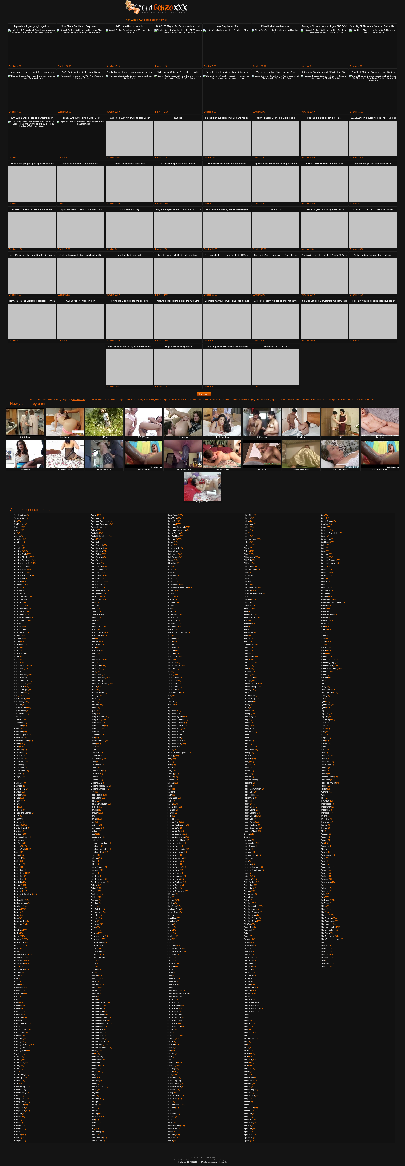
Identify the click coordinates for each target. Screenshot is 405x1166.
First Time (95, 876)
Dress (93, 690)
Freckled (94, 930)
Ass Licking (19, 702)
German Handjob (98, 1020)
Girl (92, 1053)
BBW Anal (18, 732)
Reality (247, 849)
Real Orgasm (249, 846)
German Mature (97, 1032)
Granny (94, 1105)
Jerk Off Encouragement (177, 753)
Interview (171, 668)
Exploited (95, 774)
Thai (322, 680)
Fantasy (94, 813)
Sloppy (247, 1069)
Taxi (322, 644)
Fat (92, 822)
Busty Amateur (20, 954)
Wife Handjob (326, 924)
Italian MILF (172, 684)
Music (169, 1120)
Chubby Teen (20, 1050)
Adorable (18, 539)
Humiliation (172, 623)
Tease (323, 650)
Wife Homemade (328, 927)
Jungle (170, 768)
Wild (322, 942)
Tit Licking (325, 723)
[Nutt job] (178, 138)
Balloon (17, 774)
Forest (93, 921)
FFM (93, 792)
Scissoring (248, 945)
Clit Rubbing (19, 1075)
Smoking (248, 1084)
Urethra (324, 828)
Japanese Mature (174, 735)
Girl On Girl (95, 1063)
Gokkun (94, 1084)
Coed (16, 1096)
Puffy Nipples (249, 795)
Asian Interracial (21, 680)
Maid (169, 960)
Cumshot (95, 596)
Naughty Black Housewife (129, 255)
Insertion (171, 653)
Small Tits (248, 1081)
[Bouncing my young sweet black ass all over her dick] (227, 321)
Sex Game (248, 975)
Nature (170, 1132)
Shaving (247, 996)
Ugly (322, 798)
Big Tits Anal (19, 849)
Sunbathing (325, 593)
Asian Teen (19, 693)
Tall (322, 632)
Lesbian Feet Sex (174, 843)
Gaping (94, 987)
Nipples (247, 518)
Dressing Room (97, 693)
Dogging (94, 656)
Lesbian (170, 819)
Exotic (93, 768)
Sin (245, 1044)
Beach (17, 798)
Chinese (18, 1035)
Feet (93, 834)
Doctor (94, 653)
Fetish (93, 855)
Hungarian (172, 626)
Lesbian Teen (173, 888)
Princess (247, 765)
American (18, 584)
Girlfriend (95, 1066)
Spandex (248, 1129)
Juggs (170, 762)
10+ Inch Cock (20, 515)
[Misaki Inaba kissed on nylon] (275, 47)
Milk (169, 1050)
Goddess (95, 1081)
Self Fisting (248, 963)
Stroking (324, 575)
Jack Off (170, 702)
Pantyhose (248, 632)
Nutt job (178, 118)
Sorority (247, 1126)
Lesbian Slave (173, 879)
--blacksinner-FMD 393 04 (275, 346)
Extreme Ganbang (98, 789)
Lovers (170, 927)
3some (17, 527)
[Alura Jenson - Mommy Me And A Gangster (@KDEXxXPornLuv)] (227, 230)
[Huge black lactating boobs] (178, 367)
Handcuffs (171, 521)
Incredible (171, 638)
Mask (169, 975)
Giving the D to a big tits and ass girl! (129, 301)
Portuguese (249, 750)
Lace (169, 789)
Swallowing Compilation (331, 602)
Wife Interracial (327, 930)
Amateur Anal (20, 554)
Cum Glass (95, 560)
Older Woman (250, 569)
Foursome (95, 924)
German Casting (98, 1014)
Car (15, 996)
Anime (17, 641)
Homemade (172, 584)
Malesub (171, 966)
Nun (246, 533)
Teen (323, 653)
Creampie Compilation (100, 521)
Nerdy (170, 1141)
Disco (93, 647)
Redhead (248, 852)
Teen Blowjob (326, 659)
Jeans (170, 750)
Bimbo (17, 855)
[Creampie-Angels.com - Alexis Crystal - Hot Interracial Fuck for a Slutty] (275, 276)
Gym (93, 1120)
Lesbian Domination (176, 837)
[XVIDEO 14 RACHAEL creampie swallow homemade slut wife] (373, 230)
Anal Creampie (20, 599)
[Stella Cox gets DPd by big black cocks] (324, 230)
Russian (247, 903)
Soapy (246, 1099)
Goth (93, 1096)
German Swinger (98, 1041)
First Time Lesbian (99, 882)
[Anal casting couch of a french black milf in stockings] (80, 276)
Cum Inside (96, 572)
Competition (19, 1108)
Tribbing (324, 768)
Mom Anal (171, 1078)
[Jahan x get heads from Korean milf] (80, 184)
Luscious (171, 936)
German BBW (97, 1008)
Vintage (324, 852)
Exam (93, 762)
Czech (93, 611)
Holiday (170, 572)
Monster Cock (173, 1096)
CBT (16, 978)
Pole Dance (249, 732)
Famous (94, 810)
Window (324, 945)
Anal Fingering (20, 608)
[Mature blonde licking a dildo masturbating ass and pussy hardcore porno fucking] (178, 321)
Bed (16, 807)
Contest (17, 1117)
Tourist (323, 747)
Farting (94, 819)
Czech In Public (97, 614)
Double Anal (96, 674)
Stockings (325, 542)
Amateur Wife (20, 578)
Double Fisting (97, 680)
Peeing (247, 647)
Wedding (324, 891)
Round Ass (248, 897)
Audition (17, 720)
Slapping (248, 1060)
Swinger (324, 620)
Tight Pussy (325, 705)
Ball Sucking (19, 771)
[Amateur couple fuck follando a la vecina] (32, 230)
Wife (322, 912)
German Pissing (98, 1038)
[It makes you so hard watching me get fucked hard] (324, 321)
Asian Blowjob (20, 674)
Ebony (93, 714)
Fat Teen (94, 831)
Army (16, 656)
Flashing (94, 894)
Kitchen (170, 777)
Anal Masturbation (22, 617)
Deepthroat (95, 626)
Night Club (248, 515)
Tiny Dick (324, 714)
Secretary (248, 951)
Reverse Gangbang (252, 870)
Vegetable (325, 846)
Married (170, 972)
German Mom (97, 1035)
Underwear (325, 810)
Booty (16, 915)
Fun (92, 960)
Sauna (247, 936)
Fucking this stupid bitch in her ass (324, 118)
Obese (247, 548)
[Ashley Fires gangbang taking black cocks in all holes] (32, 184)
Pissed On (248, 702)
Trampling (325, 756)
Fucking (94, 954)
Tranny (324, 759)
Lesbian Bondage (175, 834)
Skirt (246, 1056)
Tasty (323, 638)
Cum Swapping (97, 593)
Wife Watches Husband (331, 939)
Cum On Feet (96, 584)
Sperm (247, 1141)
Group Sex (95, 1117)
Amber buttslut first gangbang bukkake (373, 255)
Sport (323, 518)
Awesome (18, 726)
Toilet (323, 735)
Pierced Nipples (251, 684)
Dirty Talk (95, 641)
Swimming (325, 611)
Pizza (246, 708)
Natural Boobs (173, 1126)
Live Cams (172, 906)
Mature (170, 999)
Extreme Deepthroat (99, 786)
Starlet (323, 536)
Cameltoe (18, 987)
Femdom (94, 846)
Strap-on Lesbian (328, 563)
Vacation (324, 834)
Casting (17, 1005)
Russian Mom (250, 915)
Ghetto (94, 1050)
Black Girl (18, 876)
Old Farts (248, 560)
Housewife (172, 614)
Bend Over (18, 819)
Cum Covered (97, 545)
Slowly (247, 1072)
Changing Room (21, 1023)
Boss (16, 918)
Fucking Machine (98, 957)
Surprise (324, 596)
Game (93, 981)
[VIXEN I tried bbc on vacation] (129, 47)
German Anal (96, 1005)
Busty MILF (19, 960)
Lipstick (170, 903)
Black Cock (19, 873)
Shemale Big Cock (252, 1008)
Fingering (95, 870)
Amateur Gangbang (22, 560)
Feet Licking (96, 837)
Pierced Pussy (250, 687)
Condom (18, 1114)
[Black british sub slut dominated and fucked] (227, 138)
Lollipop (170, 915)
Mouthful (171, 1108)
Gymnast (94, 1123)
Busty (16, 951)
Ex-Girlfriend (96, 759)
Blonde (17, 885)
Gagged (94, 975)
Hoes (169, 566)
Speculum (248, 1138)
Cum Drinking (97, 551)
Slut (245, 1075)
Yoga (323, 960)
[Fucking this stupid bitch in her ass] (324, 138)
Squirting (324, 530)
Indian (170, 641)
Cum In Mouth (97, 566)
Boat (16, 897)
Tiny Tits (324, 717)
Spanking (248, 1135)
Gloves (94, 1078)
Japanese (171, 711)
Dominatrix (95, 668)
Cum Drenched (97, 548)
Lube (169, 930)
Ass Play (18, 705)
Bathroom (18, 795)
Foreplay (94, 918)
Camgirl (17, 990)
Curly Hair (95, 605)
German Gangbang (99, 1017)
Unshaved (325, 822)
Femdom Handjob (98, 849)
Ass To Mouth (20, 708)
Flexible (94, 897)
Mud (169, 1111)
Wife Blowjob (326, 918)
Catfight (17, 1008)
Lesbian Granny (174, 846)
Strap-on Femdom (328, 560)
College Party (20, 1102)
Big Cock (18, 834)
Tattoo (323, 641)
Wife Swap (325, 933)
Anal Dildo (18, 605)
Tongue (324, 738)
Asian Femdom (20, 677)
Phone (247, 674)
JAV (169, 696)
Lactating (171, 792)
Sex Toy (247, 984)
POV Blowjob (249, 617)
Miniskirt (170, 1053)
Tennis (323, 674)
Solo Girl (247, 1120)
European (95, 753)
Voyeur (324, 870)
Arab (16, 650)
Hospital (170, 599)
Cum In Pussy (97, 569)
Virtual (323, 861)
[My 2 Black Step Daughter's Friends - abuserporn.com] (178, 184)
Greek (93, 1108)
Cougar (17, 1135)
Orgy (246, 596)
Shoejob (247, 1017)
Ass (15, 696)
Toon (323, 741)
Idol (169, 635)
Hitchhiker (171, 563)
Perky (246, 659)
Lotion (170, 924)
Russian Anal (249, 909)
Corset (17, 1123)
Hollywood (172, 575)
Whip (323, 906)
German (94, 999)
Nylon (246, 542)
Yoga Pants (325, 963)
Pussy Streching (251, 828)
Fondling (94, 903)
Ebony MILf (95, 729)
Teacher (324, 647)
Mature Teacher (174, 1026)
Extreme (94, 780)
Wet (322, 897)
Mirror (169, 1056)
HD (92, 1129)
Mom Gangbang (174, 1081)
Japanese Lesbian (175, 726)
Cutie (93, 608)
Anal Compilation (21, 596)
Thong (323, 687)
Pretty (246, 762)
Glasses (94, 1072)
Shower (247, 1032)
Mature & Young (174, 1002)
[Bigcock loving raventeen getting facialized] (275, 184)
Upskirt (324, 825)
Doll (92, 662)
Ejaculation (95, 735)
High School (172, 557)
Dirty (93, 638)
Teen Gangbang (327, 662)
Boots (16, 912)
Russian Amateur (251, 906)
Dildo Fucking (97, 632)
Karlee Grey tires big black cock (129, 163)
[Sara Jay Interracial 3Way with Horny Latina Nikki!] (129, 367)
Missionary (172, 1063)
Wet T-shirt (325, 903)
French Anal (96, 939)
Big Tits (17, 846)
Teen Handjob (327, 665)
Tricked (324, 774)
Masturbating (173, 990)
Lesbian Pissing (174, 873)
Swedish (324, 605)
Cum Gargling (97, 557)
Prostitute (248, 783)
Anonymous (19, 644)
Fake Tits (95, 807)
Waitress (324, 873)
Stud (322, 578)
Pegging (247, 650)
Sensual (247, 972)
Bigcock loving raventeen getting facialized (275, 163)
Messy (170, 1032)
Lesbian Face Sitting (176, 840)
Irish (169, 671)
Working (324, 948)
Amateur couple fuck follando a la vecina (32, 209)
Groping (94, 1114)
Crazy (93, 515)
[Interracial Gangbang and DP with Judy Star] (324, 93)
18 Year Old (19, 518)
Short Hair (248, 1023)
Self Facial (248, 960)
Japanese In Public (175, 723)
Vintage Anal (326, 855)
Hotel (169, 608)
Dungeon (95, 705)
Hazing (170, 542)
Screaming (248, 948)
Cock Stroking (20, 1090)
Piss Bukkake (249, 696)
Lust (169, 939)
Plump (246, 726)
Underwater (326, 807)
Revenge (248, 864)
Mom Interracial (174, 1087)
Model (170, 1072)
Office (246, 551)
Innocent (171, 650)
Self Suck (248, 969)
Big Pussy (18, 843)
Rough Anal (249, 894)
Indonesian (172, 647)
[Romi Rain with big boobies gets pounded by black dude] (373, 321)
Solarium (248, 1114)
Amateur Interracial (22, 563)
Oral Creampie (250, 587)
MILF (169, 942)
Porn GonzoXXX (134, 20)
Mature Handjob (174, 1017)
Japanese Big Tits (175, 717)
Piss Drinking (249, 699)
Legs (169, 816)
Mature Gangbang (175, 1014)
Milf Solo (171, 1044)
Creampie (95, 518)
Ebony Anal (96, 720)
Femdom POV (97, 852)
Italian (170, 674)
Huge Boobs (172, 617)
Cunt (93, 602)
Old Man (247, 563)
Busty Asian (19, 957)
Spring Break (326, 521)
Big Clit (17, 831)
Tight (323, 702)
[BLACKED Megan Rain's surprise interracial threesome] (178, 47)
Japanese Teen (174, 744)
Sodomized (249, 1108)
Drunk (93, 699)
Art (15, 659)
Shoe (246, 1014)
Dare (93, 623)
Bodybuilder (19, 900)
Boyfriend (18, 924)
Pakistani (248, 623)
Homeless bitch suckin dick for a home (227, 163)
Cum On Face (97, 581)
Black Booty (19, 870)
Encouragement (98, 741)
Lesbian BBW (173, 828)
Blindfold (18, 882)
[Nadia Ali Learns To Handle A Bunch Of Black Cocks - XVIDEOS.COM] (324, 276)
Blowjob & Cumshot (22, 894)
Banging (18, 777)
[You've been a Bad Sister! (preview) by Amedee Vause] (275, 93)
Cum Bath (95, 542)
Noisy (246, 521)
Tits (322, 729)
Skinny (247, 1053)
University (325, 819)
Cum (93, 539)
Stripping (324, 572)
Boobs (17, 909)
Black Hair (18, 879)
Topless (324, 744)
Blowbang (18, 888)
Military (170, 1047)
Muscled (171, 1117)
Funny (93, 963)
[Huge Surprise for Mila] (227, 47)
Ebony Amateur (97, 717)
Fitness (94, 891)
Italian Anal (172, 680)
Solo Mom (248, 1123)
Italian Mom (172, 690)
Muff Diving (172, 1114)
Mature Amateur (174, 1005)
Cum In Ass (95, 563)
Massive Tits (172, 984)
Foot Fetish (95, 909)
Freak (93, 927)
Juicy (169, 765)
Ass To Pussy (20, 711)
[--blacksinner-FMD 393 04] (275, 367)
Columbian (19, 1105)
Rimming (248, 879)
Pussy (246, 804)
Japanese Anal (173, 714)
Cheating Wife (20, 1029)
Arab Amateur (20, 653)
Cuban (94, 530)
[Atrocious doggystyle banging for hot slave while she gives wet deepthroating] (275, 321)
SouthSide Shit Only (129, 209)
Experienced (96, 771)
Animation (18, 638)
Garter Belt (95, 993)
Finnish (94, 873)
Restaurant (248, 858)
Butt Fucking (19, 969)
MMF (169, 957)
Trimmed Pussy (327, 777)
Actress (17, 536)
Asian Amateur (20, 665)
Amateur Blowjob (21, 557)
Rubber (247, 900)
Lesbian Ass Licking (175, 825)
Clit (15, 1072)
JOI (168, 699)
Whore (323, 909)
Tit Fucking (325, 720)
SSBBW (247, 924)
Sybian (324, 623)
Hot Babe (171, 602)
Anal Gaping (19, 614)
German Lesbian (98, 1026)
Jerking (170, 756)
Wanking (324, 876)
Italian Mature (173, 687)
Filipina (94, 861)
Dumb (93, 702)
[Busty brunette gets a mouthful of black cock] (32, 93)
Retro (246, 861)
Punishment (249, 798)
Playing (247, 714)
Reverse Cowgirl (251, 867)
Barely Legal (19, 789)
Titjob (323, 726)
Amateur (18, 551)
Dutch (93, 708)
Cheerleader (19, 1032)
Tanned (324, 635)
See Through (249, 957)
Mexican (171, 1038)
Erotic (93, 744)
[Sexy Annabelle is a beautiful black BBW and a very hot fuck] (227, 276)
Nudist (246, 530)
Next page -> (204, 394)
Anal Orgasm (19, 620)
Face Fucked (96, 795)
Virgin (323, 858)
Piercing (247, 690)
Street (323, 566)
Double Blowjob (98, 677)
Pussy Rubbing (250, 825)
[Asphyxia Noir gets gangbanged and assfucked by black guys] (32, 47)
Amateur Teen (20, 572)
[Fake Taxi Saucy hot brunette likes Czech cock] (129, 138)
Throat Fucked (327, 693)
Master (170, 987)
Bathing (17, 792)
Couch (17, 1132)
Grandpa (94, 1102)
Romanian (248, 885)
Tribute (324, 771)
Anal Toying (19, 632)
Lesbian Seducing (175, 876)
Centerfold (18, 1020)
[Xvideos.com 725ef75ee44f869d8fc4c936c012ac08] (275, 230)
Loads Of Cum (173, 909)
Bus (16, 948)
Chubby (17, 1041)
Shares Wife (249, 987)
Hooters (170, 593)
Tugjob (324, 786)
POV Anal (248, 614)
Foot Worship (96, 912)
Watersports (326, 882)
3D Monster (19, 524)
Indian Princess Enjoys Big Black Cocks (275, 118)
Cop (16, 1120)
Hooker (170, 590)
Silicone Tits (249, 1038)
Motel (169, 1102)
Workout (324, 951)
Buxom (17, 975)
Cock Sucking (20, 1093)
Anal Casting (19, 593)
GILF (93, 972)
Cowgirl (17, 1141)
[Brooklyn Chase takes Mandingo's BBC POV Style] (324, 47)
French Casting (97, 942)
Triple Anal (325, 780)
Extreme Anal (96, 783)
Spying (324, 527)
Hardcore (171, 539)
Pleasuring (248, 717)
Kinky (169, 771)
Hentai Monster (174, 548)
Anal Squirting (20, 629)
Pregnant (248, 759)
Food (93, 906)
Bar (15, 780)
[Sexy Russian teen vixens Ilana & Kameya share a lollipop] (227, 93)
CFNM (17, 984)
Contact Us (222, 1162)
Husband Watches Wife (177, 632)
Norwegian (248, 524)
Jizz (169, 759)
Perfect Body (249, 656)
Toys (322, 750)
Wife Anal (325, 915)
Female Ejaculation (99, 843)
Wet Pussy (325, 900)
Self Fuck (248, 966)
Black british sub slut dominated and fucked (227, 118)
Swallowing (325, 599)
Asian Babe (19, 671)
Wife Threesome (328, 936)
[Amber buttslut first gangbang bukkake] (373, 276)
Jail (168, 708)
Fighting (94, 858)
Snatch (247, 1093)
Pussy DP (248, 807)
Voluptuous (325, 867)
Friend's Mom (96, 951)
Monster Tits (172, 1099)
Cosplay (17, 1126)
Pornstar (247, 747)
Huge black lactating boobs (178, 346)
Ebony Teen (96, 732)
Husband (171, 629)
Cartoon (17, 999)
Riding (247, 876)
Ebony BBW (96, 723)
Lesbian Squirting (175, 882)
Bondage (18, 906)
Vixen (323, 864)
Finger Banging (97, 867)
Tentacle (324, 677)
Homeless (171, 581)
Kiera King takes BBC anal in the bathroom (227, 346)
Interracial (171, 662)
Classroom (19, 1063)
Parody (247, 638)
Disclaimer (182, 1162)
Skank (246, 1050)
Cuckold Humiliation (99, 536)
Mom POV (171, 1090)
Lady (169, 795)
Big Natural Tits (20, 837)
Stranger (324, 554)
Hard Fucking (173, 536)
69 (15, 533)
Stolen (323, 545)
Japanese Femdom (175, 720)
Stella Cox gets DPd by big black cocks (324, 209)
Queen (247, 834)
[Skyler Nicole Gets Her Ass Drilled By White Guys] (178, 93)
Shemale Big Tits (251, 1011)
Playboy (247, 711)
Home (170, 578)
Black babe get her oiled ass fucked (373, 163)
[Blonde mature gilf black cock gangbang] (178, 276)
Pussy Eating (249, 810)
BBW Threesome (21, 741)
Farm (93, 816)
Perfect (247, 653)
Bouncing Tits (20, 921)
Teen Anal (325, 656)
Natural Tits (172, 1129)
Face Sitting (96, 798)
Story (323, 551)
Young (323, 966)
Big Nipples (19, 840)
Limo (169, 897)
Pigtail (246, 693)
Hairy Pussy (172, 515)
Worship (324, 954)
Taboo (323, 629)
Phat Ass (247, 671)
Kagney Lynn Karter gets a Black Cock (81, 118)
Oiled (246, 554)
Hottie (169, 611)
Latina (170, 804)
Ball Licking (19, 768)
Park (246, 635)
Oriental (247, 599)
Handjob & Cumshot (176, 527)
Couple (17, 1138)
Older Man (248, 566)
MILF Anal (171, 945)
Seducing (248, 954)
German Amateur (98, 1002)
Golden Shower (97, 1087)
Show (246, 1029)
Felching (94, 840)
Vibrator (324, 849)
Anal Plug (18, 623)
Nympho (247, 545)
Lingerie (170, 900)
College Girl (19, 1099)
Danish (94, 620)
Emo (93, 738)
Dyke (93, 711)
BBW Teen (18, 738)
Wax (322, 885)
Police (246, 735)
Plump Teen (249, 729)
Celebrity (18, 1014)
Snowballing (249, 1096)
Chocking (18, 1038)
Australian (18, 723)
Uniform (324, 816)
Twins (323, 795)
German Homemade (99, 1023)
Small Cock (249, 1078)
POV (246, 611)
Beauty (17, 801)
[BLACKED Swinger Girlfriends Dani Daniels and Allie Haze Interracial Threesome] (373, 93)
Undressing (325, 813)
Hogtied (170, 569)
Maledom (171, 963)
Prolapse (248, 774)
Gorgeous (95, 1093)
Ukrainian (325, 801)
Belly (16, 816)
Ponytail (247, 741)
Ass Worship (19, 714)
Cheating (18, 1026)
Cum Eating (96, 554)
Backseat (18, 756)
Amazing (18, 581)
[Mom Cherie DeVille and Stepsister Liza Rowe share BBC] (80, 47)
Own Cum (248, 605)
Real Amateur (250, 843)
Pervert (247, 665)
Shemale (248, 999)
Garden (94, 990)
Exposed (94, 777)
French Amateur (97, 936)
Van (322, 843)
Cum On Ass (96, 578)
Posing (247, 753)
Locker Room (173, 912)
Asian (16, 662)
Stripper (324, 569)
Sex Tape (248, 981)
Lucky (169, 933)
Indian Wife (172, 644)
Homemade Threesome (177, 587)
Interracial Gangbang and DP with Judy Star (324, 72)
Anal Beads (19, 590)
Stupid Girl (325, 587)
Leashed (171, 810)
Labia (169, 786)
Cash (16, 1002)
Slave (246, 1063)
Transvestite (326, 765)
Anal (16, 587)
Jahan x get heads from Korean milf (81, 163)
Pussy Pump (249, 822)
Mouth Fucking (173, 1105)
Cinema (17, 1056)
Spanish (247, 1132)
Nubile (247, 527)
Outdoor (247, 602)
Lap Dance (172, 798)
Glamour (94, 1069)
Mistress (170, 1066)
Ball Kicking (19, 765)
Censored (18, 1017)
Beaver (17, 804)
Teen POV (325, 671)
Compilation (19, 1111)
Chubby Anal (19, 1047)
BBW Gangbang (21, 735)
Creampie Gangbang (100, 524)
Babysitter (18, 750)
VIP (322, 831)
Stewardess (326, 539)
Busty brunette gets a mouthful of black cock (32, 72)
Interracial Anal (173, 665)
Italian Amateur (173, 677)
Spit (322, 515)
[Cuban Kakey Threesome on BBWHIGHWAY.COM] (80, 321)
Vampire (324, 840)
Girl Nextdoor (96, 1060)
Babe (16, 747)
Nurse (246, 536)
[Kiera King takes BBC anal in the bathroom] (227, 367)
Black (16, 867)
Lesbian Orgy (173, 870)
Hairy (93, 1135)
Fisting (94, 888)
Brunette (18, 939)
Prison (246, 768)
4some (17, 530)
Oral (246, 584)
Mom (169, 1075)
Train (323, 753)
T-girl (323, 626)
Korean (170, 783)
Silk (245, 1041)
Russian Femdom (251, 912)
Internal (170, 659)
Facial (93, 801)
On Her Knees (250, 575)
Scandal (247, 939)
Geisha (94, 996)
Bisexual (18, 858)
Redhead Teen (250, 855)
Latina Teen (172, 807)
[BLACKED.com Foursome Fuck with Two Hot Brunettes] (373, 138)
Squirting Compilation (330, 533)
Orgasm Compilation (253, 593)
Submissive (325, 590)
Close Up (18, 1078)
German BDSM (97, 1011)
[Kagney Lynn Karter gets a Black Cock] (80, 138)
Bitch (16, 861)
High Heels (172, 554)
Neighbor (171, 1138)
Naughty (171, 1135)
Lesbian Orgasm (174, 867)
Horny (170, 596)
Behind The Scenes (22, 813)
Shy (245, 1035)
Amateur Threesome (23, 575)
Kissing (170, 774)
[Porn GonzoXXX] (156, 7)
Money (170, 1093)
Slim (246, 1066)
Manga (170, 969)
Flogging (94, 900)
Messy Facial (173, 1035)
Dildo (93, 629)
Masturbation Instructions (178, 993)
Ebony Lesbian (97, 726)
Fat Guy (94, 825)
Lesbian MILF (173, 855)
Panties (247, 629)
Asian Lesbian (20, 684)
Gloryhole (95, 1075)
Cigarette (18, 1053)
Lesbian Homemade (176, 849)
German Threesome (99, 1047)
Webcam (324, 888)
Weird (323, 894)
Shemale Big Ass (251, 1005)
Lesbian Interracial (175, 852)
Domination (96, 665)
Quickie (247, 837)
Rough (247, 891)
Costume (18, 1129)
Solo (246, 1117)
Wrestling (325, 957)
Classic (17, 1060)
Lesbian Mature (174, 861)
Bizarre (17, 864)
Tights (323, 708)
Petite (246, 668)
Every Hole (95, 756)
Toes (323, 732)
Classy (17, 1066)
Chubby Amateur (21, 1044)
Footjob (94, 915)
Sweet (323, 608)
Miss (169, 1060)
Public (246, 786)
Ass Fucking (19, 699)
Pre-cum (247, 756)
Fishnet (94, 885)
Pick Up (247, 680)
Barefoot (18, 786)
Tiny (322, 711)
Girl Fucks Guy (97, 1056)
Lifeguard (171, 894)
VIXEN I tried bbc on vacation (129, 26)
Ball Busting (19, 762)
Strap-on (324, 557)
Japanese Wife (173, 747)
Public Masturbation (252, 789)
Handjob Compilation (176, 530)
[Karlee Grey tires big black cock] (129, 184)
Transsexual (326, 762)
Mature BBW (172, 1011)
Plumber (247, 723)
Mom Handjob (173, 1084)
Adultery (17, 542)
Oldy (246, 572)
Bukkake (18, 945)
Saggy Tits (248, 927)
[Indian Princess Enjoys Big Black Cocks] (275, 138)
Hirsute (170, 560)
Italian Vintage (173, 693)
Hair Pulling (96, 1132)
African (17, 545)
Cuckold (94, 533)
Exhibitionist (96, 765)
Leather (170, 813)
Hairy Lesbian (97, 1138)
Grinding (94, 1111)
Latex (169, 801)
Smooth (247, 1087)
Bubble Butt (19, 942)
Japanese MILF (174, 729)
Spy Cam (324, 524)
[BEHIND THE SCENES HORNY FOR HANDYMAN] (324, 184)
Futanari (94, 969)
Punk (246, 801)
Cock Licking (19, 1087)
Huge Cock (172, 620)
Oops (246, 578)
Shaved (247, 993)
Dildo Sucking (97, 635)
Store (323, 548)
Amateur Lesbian (21, 566)
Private (247, 771)
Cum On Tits (96, 587)
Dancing (94, 617)
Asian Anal (18, 668)
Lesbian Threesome (176, 891)
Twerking (324, 792)
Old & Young (249, 557)
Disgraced (95, 650)
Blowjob (17, 891)
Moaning (171, 1069)
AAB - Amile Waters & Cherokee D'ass (81, 72)
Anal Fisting (19, 611)
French (94, 933)
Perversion (248, 662)
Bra (15, 927)
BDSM (17, 744)
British (17, 936)
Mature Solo (172, 1023)
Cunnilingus (96, 599)
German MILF (97, 1029)
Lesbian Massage (175, 858)
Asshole (17, 717)
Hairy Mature (96, 1141)
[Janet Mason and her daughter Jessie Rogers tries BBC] (32, 276)
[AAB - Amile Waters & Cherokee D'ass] (80, 93)
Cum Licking (96, 575)
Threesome (325, 690)
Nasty (169, 1123)
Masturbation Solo (175, 996)
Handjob (171, 524)
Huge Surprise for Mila (227, 26)
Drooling (94, 696)
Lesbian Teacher (174, 885)
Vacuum (324, 837)
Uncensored (326, 804)
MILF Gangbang (174, 948)
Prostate (247, 777)
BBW (16, 729)
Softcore (247, 1111)
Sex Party (248, 978)
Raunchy (248, 840)
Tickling (324, 696)
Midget (170, 1041)
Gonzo (94, 1090)
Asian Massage (21, 690)
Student (324, 581)
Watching (325, 879)
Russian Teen (250, 921)
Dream (94, 687)
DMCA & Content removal (208, 1162)
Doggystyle (95, 659)
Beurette (18, 822)
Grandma (95, 1099)
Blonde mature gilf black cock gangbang (178, 255)
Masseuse (171, 981)
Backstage (18, 759)
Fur (92, 966)
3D (15, 521)
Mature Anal (172, 1008)
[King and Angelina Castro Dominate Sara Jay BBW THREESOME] (178, 230)
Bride (16, 933)
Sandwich (248, 930)
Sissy (246, 1047)
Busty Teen (19, 963)
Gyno (93, 1126)
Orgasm (247, 590)
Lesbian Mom (173, 864)
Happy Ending (173, 533)
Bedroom (18, 810)
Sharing (247, 990)
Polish (246, 738)
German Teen (97, 1044)
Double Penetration (99, 684)
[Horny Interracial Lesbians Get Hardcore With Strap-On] (32, 321)
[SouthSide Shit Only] (129, 230)
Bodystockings (20, 903)
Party (246, 641)
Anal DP (17, 602)
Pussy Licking (250, 816)
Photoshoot (249, 677)
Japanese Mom (174, 738)
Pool (246, 744)
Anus (16, 647)
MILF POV (171, 954)
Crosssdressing (97, 527)
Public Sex (248, 792)
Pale (246, 626)
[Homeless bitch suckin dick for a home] (227, 184)
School (247, 942)
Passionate (249, 644)
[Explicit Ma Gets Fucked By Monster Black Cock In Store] (80, 230)
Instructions (172, 656)
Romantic (248, 888)
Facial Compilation (99, 804)
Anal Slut (18, 626)
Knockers (171, 780)
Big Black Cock (20, 828)
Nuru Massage (250, 539)
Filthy (93, 864)
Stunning (324, 584)
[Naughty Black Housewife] (129, 276)
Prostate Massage (251, 780)
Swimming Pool (327, 614)
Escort (93, 747)
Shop (246, 1020)
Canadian (18, 993)
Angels (17, 635)
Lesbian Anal (173, 822)
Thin (322, 684)
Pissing (247, 705)
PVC (246, 620)
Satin (246, 933)
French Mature (97, 945)
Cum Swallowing (98, 590)
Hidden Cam (172, 551)
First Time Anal (97, 879)
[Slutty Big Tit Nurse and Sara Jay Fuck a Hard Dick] (373, 47)
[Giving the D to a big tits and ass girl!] (129, 321)
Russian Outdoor (251, 918)
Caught (17, 1011)
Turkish (324, 789)
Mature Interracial (174, 1020)
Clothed (17, 1081)
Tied (322, 699)
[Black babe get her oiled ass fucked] (373, 184)
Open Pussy (249, 581)
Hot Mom (171, 605)
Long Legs (172, 921)
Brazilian (18, 930)
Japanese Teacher (175, 741)
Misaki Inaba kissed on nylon (275, 26)
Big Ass (17, 825)
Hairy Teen (172, 518)
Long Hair (171, 918)
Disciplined (95, 644)
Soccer (247, 1102)
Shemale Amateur (251, 1002)
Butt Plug (18, 972)
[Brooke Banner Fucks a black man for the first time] (129, 93)
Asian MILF (19, 687)
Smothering (249, 1090)
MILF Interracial (174, 951)
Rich (246, 873)
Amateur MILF (20, 569)
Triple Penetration (328, 783)
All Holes (18, 548)
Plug (246, 720)
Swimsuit (324, 617)
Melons (170, 1029)
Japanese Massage (175, 732)
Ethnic (93, 750)
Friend (93, 948)
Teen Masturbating (328, 668)
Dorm (93, 671)
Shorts (246, 1026)
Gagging (94, 978)
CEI (15, 981)
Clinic (16, 1069)
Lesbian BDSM (173, 831)
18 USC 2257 (192, 1162)
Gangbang (95, 984)
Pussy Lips (248, 819)
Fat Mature (95, 828)
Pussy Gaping (250, 813)
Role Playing (249, 882)
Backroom (18, 753)
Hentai (170, 545)
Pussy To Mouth (251, 831)
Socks (246, 1105)
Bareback (18, 783)
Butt (16, 966)
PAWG (246, 608)
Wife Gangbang (327, 921)
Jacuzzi (170, 705)
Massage (171, 978)
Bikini (16, 852)
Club (16, 1084)
